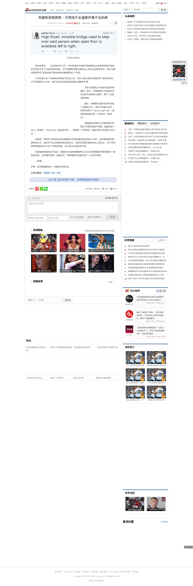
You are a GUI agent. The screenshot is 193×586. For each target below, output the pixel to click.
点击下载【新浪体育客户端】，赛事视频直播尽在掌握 (73, 180)
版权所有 (100, 581)
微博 (70, 3)
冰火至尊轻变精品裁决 (63, 347)
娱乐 (45, 3)
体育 (39, 3)
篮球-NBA (60, 10)
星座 (113, 3)
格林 (53, 173)
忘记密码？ (96, 217)
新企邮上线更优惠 (103, 378)
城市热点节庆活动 (34, 378)
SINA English (114, 572)
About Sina (68, 572)
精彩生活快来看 (84, 347)
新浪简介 (58, 572)
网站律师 (103, 572)
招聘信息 (94, 572)
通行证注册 (124, 572)
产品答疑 (134, 572)
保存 (98, 189)
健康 (107, 3)
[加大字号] (116, 23)
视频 (64, 3)
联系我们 (85, 572)
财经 (51, 3)
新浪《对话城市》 (57, 378)
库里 (59, 173)
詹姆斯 (47, 173)
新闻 (33, 3)
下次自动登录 (78, 217)
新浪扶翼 (128, 521)
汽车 (132, 3)
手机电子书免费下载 (109, 347)
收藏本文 (95, 23)
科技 (57, 3)
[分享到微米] (37, 189)
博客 (76, 3)
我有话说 (86, 23)
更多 (144, 3)
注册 (157, 3)
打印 (106, 189)
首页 (26, 3)
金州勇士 (69, 10)
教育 (88, 3)
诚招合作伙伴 (78, 378)
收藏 (119, 3)
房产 (138, 3)
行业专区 (164, 522)
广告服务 (76, 572)
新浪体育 (69, 23)
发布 (112, 216)
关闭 (184, 83)
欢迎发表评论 (111, 198)
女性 (125, 3)
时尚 (94, 3)
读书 (82, 3)
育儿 (101, 3)
